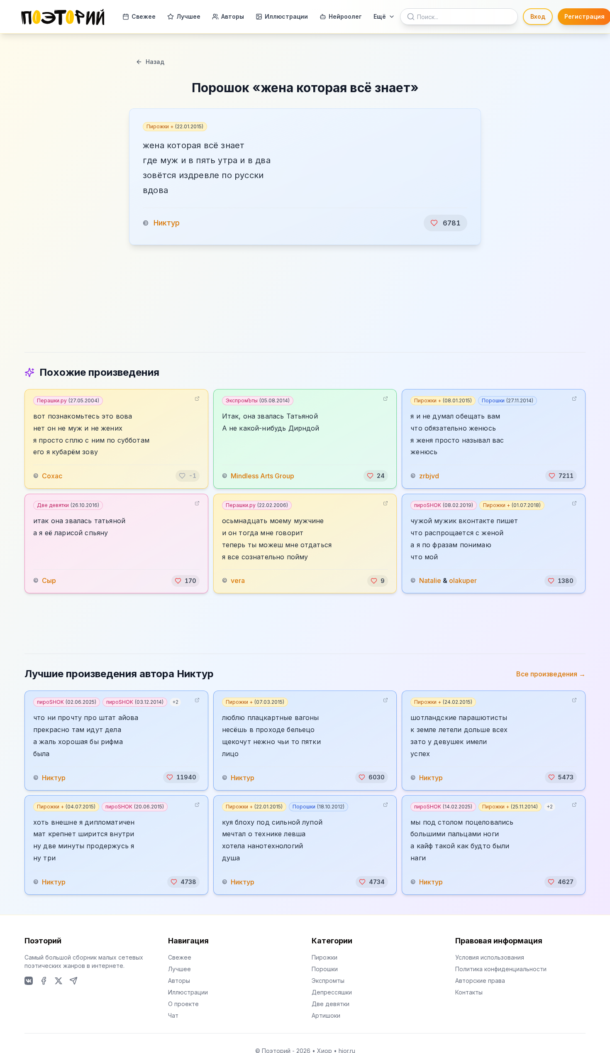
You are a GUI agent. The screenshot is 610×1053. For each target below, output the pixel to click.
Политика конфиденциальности (501, 968)
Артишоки (326, 1015)
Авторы (232, 16)
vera (238, 581)
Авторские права (480, 980)
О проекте (183, 1003)
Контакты (469, 992)
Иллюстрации (286, 16)
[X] (58, 981)
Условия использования (489, 957)
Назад (155, 61)
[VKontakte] (28, 981)
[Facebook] (43, 981)
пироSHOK (443, 505)
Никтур (167, 222)
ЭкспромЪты (258, 400)
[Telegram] (73, 981)
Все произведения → (551, 674)
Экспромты (328, 980)
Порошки (507, 400)
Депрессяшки (332, 992)
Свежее (144, 16)
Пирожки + (174, 126)
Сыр (49, 581)
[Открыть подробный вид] (197, 398)
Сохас (52, 476)
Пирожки (324, 957)
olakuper (463, 581)
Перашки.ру (68, 400)
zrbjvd (429, 476)
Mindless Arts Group (262, 476)
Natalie (430, 581)
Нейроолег (345, 16)
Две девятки (68, 505)
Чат (173, 1015)
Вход (537, 16)
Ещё (379, 16)
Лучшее (188, 16)
